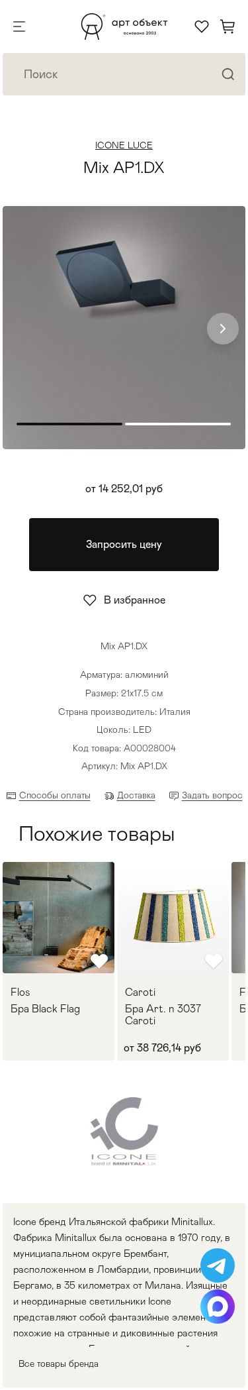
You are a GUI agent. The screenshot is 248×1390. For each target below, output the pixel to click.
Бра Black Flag (45, 1009)
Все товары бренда (59, 1363)
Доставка (136, 795)
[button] (223, 329)
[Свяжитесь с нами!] (217, 1265)
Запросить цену (124, 544)
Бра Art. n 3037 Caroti (163, 1014)
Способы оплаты (55, 795)
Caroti (140, 992)
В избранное (134, 600)
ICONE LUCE (124, 145)
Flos (20, 992)
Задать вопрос (212, 795)
